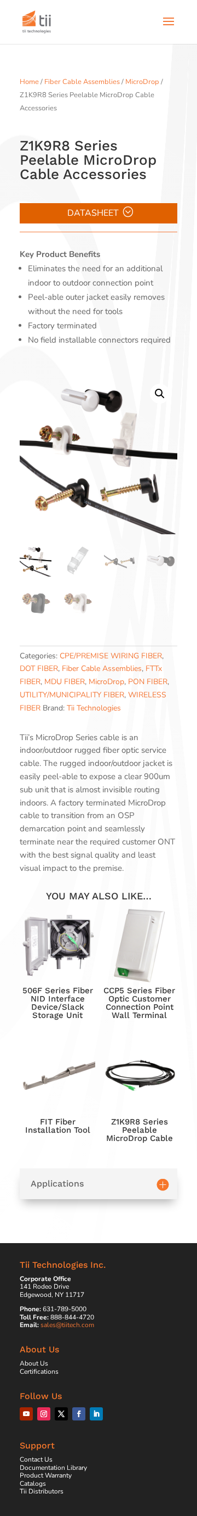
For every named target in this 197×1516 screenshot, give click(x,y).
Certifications (39, 1371)
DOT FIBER (39, 668)
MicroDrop (142, 82)
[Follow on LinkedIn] (96, 1413)
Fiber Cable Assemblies (82, 82)
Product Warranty (46, 1475)
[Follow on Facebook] (78, 1413)
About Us (34, 1363)
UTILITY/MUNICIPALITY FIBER (72, 695)
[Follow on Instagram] (43, 1413)
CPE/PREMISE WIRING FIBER (111, 656)
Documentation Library (53, 1467)
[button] (160, 394)
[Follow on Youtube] (26, 1413)
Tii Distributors (41, 1491)
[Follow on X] (61, 1413)
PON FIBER (147, 681)
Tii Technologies (94, 708)
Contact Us (36, 1459)
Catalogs (33, 1483)
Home (29, 82)
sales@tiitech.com (67, 1325)
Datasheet (93, 213)
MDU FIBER (64, 681)
